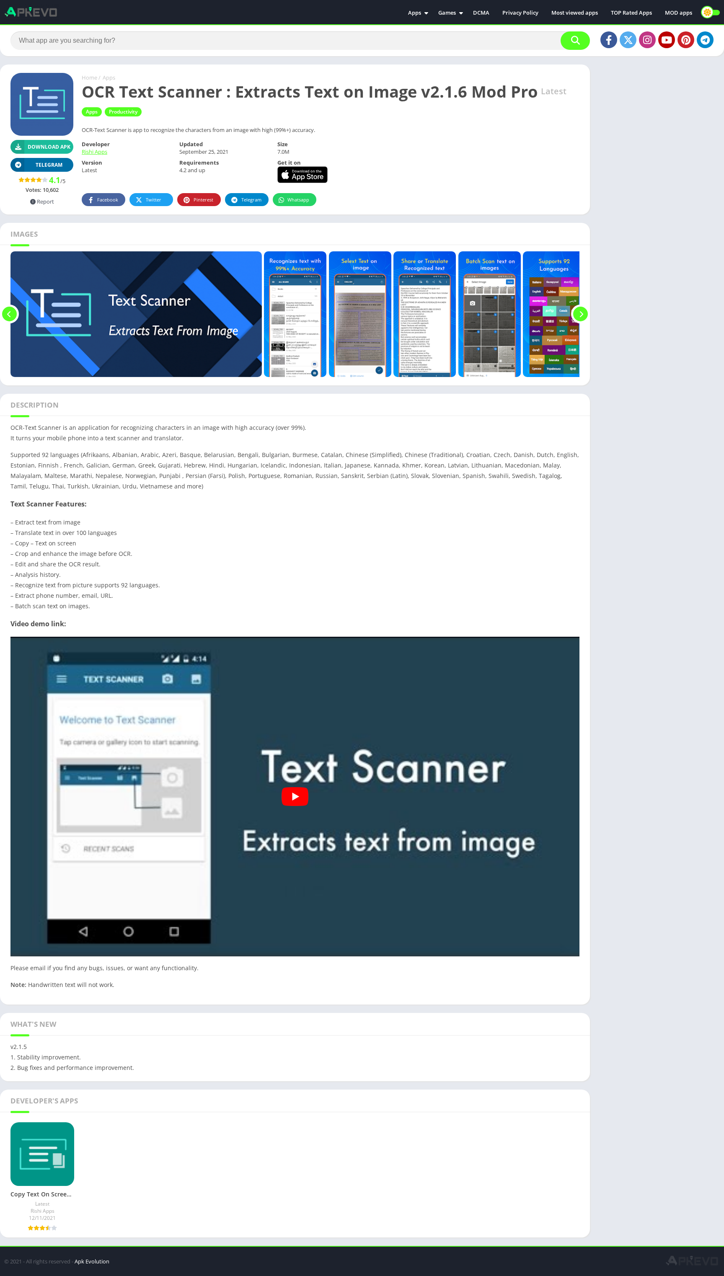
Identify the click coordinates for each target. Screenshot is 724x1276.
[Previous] (9, 314)
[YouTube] (666, 39)
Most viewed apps (574, 12)
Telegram (251, 199)
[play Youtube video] (294, 797)
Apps (414, 12)
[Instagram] (647, 39)
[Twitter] (628, 39)
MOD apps (678, 12)
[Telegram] (705, 39)
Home (89, 77)
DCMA (481, 12)
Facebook (107, 199)
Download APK (49, 146)
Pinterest (203, 199)
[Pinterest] (685, 39)
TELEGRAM (49, 164)
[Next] (580, 314)
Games (447, 12)
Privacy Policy (520, 12)
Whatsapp (298, 199)
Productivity (123, 111)
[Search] (575, 40)
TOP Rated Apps (631, 12)
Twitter (153, 199)
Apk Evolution (92, 1261)
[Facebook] (608, 39)
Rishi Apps (94, 151)
